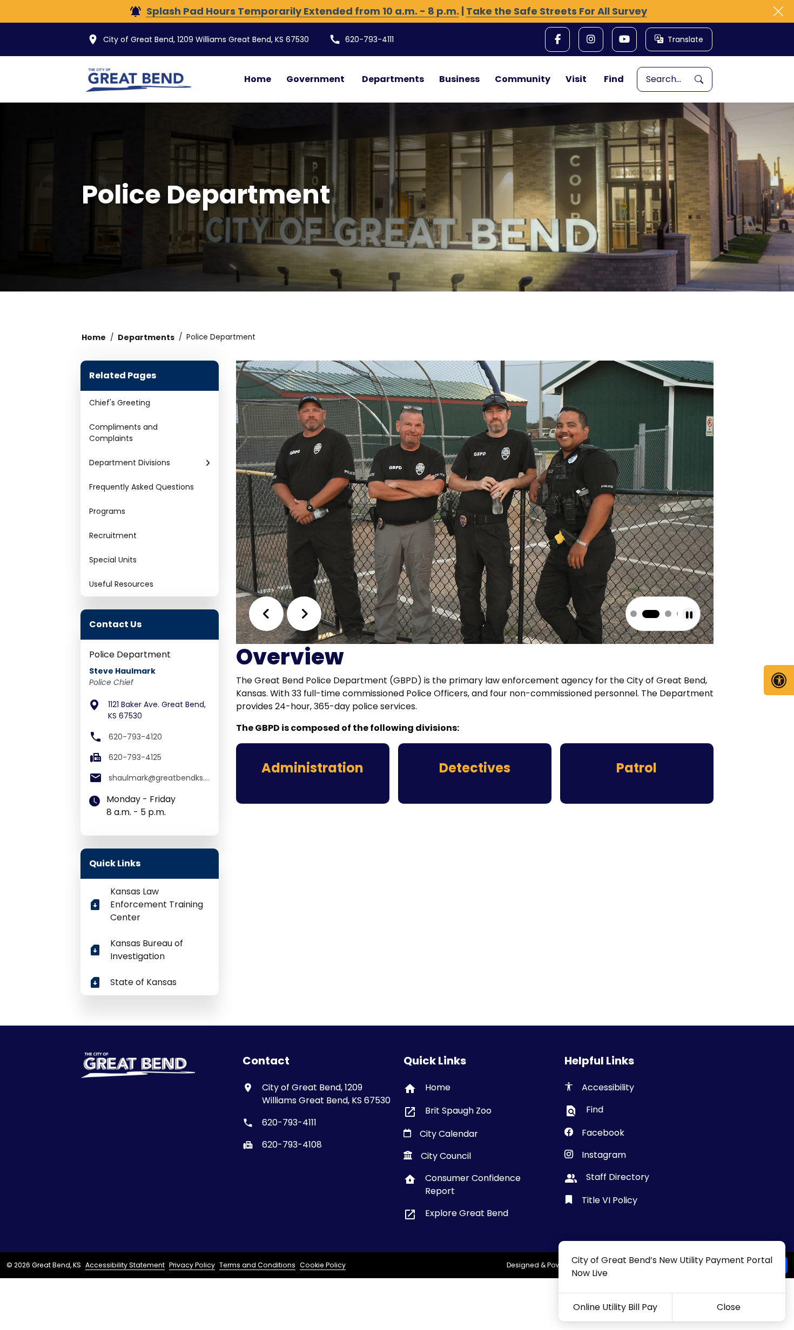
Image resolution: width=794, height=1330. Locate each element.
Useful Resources (121, 584)
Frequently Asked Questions (141, 486)
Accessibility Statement (125, 1265)
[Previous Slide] (266, 613)
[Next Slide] (304, 613)
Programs (107, 511)
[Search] (703, 79)
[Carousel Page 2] (637, 613)
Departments (393, 79)
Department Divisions (129, 462)
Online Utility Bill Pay (615, 1307)
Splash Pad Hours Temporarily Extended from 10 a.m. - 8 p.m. (302, 11)
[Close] (778, 11)
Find (614, 79)
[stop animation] (689, 614)
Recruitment (113, 535)
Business (459, 79)
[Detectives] (474, 773)
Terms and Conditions (257, 1265)
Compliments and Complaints (123, 433)
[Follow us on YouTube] (624, 39)
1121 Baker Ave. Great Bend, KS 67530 (157, 710)
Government (315, 79)
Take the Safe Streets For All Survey (556, 11)
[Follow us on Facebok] (557, 39)
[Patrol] (637, 773)
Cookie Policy (323, 1265)
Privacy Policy (192, 1265)
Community (522, 79)
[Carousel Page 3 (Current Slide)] (654, 614)
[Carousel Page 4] (671, 613)
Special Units (113, 559)
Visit (576, 79)
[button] (208, 463)
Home (257, 79)
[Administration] (312, 773)
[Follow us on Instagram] (590, 39)
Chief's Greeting (119, 402)
